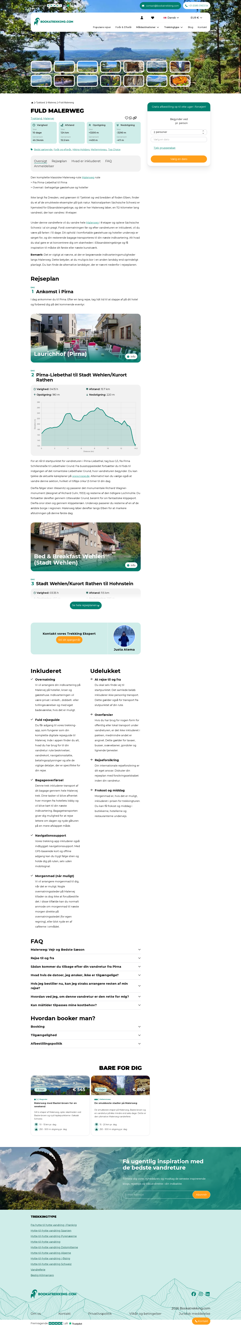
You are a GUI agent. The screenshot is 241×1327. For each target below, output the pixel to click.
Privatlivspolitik (100, 1314)
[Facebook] (194, 1294)
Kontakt (202, 27)
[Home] (32, 103)
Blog (190, 27)
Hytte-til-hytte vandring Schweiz (51, 1264)
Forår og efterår (62, 149)
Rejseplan (59, 161)
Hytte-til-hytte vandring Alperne (51, 1252)
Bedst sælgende (43, 149)
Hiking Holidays (81, 149)
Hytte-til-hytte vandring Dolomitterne (54, 1247)
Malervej (48, 118)
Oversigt (40, 161)
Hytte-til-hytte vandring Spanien (51, 1230)
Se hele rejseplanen (84, 605)
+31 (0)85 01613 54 (198, 5)
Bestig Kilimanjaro (42, 1275)
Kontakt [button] (203, 1321)
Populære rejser (102, 27)
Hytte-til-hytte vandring (45, 1241)
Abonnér (201, 1194)
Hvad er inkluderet (86, 161)
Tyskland (36, 118)
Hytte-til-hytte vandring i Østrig (50, 1258)
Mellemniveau (99, 149)
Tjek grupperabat (164, 147)
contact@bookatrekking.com (162, 5)
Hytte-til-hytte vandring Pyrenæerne (54, 1236)
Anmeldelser (44, 166)
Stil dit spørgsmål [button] (69, 639)
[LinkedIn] (208, 1294)
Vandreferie (38, 1269)
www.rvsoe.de (81, 476)
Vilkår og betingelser (145, 1314)
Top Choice (114, 149)
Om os (36, 1314)
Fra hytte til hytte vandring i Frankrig (54, 1225)
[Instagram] (201, 1294)
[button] (127, 118)
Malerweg (88, 177)
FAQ (108, 161)
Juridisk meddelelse (194, 1314)
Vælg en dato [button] (178, 159)
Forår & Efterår (123, 27)
